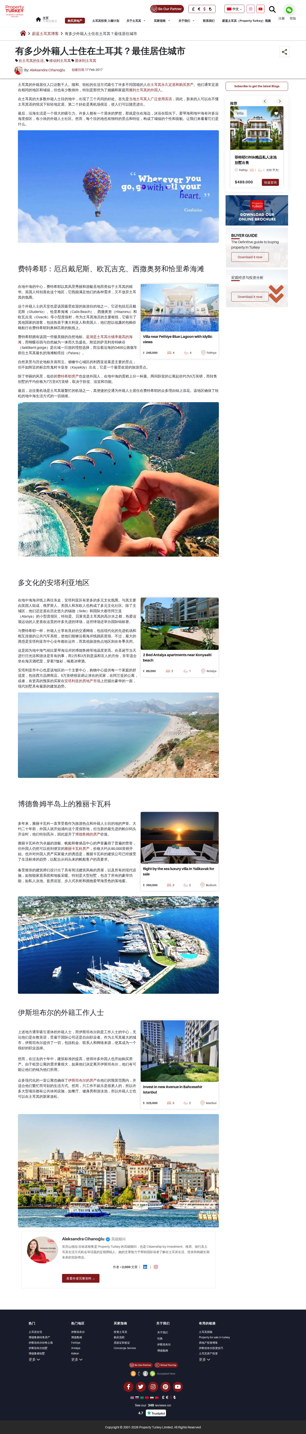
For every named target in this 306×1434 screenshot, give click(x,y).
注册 (281, 18)
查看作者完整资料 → (80, 1278)
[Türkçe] (157, 1397)
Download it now (250, 257)
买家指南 (160, 20)
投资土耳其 (120, 1332)
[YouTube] (260, 9)
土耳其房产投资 (208, 1353)
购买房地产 (75, 20)
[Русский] (137, 1397)
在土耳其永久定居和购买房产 (170, 84)
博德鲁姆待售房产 (39, 1337)
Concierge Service (125, 1348)
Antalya (75, 1348)
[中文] (147, 1397)
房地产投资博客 (208, 1342)
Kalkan (75, 1353)
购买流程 (119, 1337)
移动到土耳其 (60, 60)
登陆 (293, 18)
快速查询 (270, 182)
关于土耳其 (134, 20)
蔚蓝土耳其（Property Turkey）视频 (246, 20)
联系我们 (209, 20)
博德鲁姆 (76, 1337)
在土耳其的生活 (31, 60)
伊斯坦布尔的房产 (82, 1080)
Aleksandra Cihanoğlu (47, 70)
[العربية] (142, 1397)
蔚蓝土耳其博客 (45, 33)
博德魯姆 (162, 1350)
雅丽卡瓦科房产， (79, 848)
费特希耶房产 (68, 376)
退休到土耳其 (85, 60)
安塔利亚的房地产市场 (82, 681)
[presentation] (265, 101)
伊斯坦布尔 (78, 1332)
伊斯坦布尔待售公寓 (41, 1342)
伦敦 (160, 1338)
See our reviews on (153, 1405)
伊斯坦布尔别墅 (38, 1348)
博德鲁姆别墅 (37, 1353)
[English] (132, 1397)
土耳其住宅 (35, 1332)
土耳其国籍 (205, 1332)
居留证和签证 (122, 1342)
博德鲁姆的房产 (87, 834)
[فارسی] (152, 1397)
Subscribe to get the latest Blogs (256, 86)
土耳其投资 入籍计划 (105, 20)
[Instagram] (251, 9)
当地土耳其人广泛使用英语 (150, 99)
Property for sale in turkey (214, 1337)
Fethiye (75, 1342)
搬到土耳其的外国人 (145, 90)
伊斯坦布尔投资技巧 (211, 1348)
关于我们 (184, 20)
